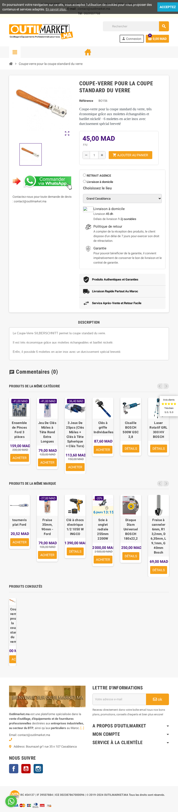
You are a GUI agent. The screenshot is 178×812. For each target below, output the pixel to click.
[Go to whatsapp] (11, 801)
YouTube (26, 768)
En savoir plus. (56, 9)
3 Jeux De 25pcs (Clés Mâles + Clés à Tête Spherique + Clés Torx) (75, 434)
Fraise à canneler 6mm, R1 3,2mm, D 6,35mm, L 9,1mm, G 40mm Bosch (158, 536)
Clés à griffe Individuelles (103, 427)
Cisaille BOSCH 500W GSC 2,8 (131, 430)
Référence (86, 100)
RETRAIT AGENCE (98, 175)
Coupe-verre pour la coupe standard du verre (12, 625)
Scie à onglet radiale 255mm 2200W (102, 529)
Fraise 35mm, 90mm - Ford (47, 527)
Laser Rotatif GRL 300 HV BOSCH (158, 430)
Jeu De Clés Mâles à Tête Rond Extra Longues (47, 432)
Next (166, 386)
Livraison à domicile (99, 182)
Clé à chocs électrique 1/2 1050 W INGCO (75, 527)
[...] (82, 728)
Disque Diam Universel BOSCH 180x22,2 (131, 529)
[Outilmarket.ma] (41, 31)
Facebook (13, 768)
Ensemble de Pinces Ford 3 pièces (19, 430)
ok (159, 699)
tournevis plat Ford (19, 522)
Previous (160, 386)
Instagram (38, 768)
